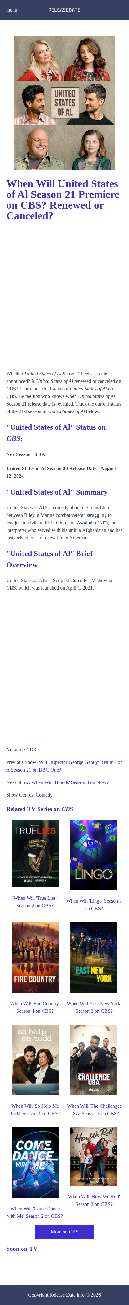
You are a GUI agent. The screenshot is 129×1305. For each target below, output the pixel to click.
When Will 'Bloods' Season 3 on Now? (70, 782)
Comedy (44, 795)
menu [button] (11, 10)
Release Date (62, 1294)
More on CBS (65, 1231)
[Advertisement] (64, 293)
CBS (31, 749)
